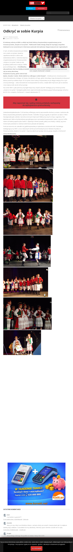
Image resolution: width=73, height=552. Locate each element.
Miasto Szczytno (13, 37)
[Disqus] (36, 385)
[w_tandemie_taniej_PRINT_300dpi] (36, 484)
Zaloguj (31, 8)
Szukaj (68, 12)
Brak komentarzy (64, 30)
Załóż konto (41, 8)
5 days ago (25, 519)
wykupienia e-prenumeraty (37, 105)
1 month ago (22, 530)
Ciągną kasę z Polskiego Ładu (10, 530)
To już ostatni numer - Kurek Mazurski (12, 519)
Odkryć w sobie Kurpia (23, 31)
